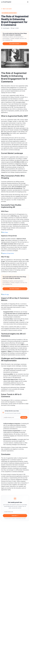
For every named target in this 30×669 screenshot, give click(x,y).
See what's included (14, 43)
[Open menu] (28, 2)
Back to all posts (7, 8)
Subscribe (23, 417)
